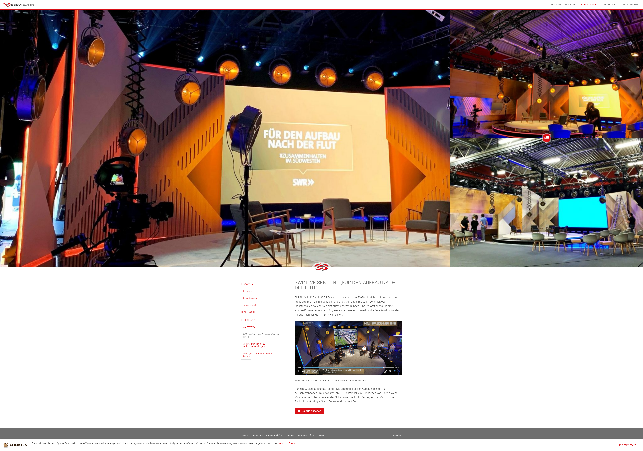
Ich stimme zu (628, 445)
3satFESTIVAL (249, 327)
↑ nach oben (396, 435)
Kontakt (244, 435)
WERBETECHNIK (611, 4)
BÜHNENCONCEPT (590, 4)
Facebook (290, 435)
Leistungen (248, 312)
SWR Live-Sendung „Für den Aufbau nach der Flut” (261, 335)
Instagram (302, 435)
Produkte (247, 283)
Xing (312, 435)
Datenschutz (257, 435)
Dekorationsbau (249, 298)
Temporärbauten (250, 305)
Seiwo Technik (631, 4)
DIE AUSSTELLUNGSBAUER (563, 4)
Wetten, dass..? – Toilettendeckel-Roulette (258, 354)
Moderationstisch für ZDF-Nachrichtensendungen (254, 345)
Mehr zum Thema (286, 443)
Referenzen (248, 320)
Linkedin (321, 435)
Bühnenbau (247, 291)
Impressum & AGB (274, 435)
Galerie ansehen (311, 411)
